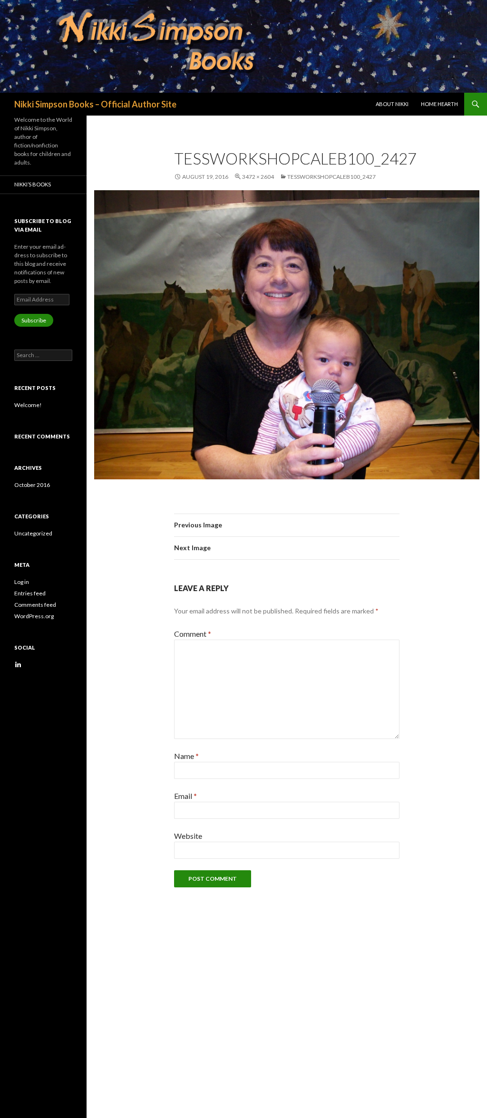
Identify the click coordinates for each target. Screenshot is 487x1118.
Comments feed (35, 604)
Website (188, 835)
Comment (192, 633)
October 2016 (32, 484)
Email (185, 795)
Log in (21, 581)
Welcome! (28, 404)
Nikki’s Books (32, 184)
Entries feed (30, 593)
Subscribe (33, 320)
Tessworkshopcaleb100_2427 (331, 176)
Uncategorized (33, 533)
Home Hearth (439, 104)
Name (186, 755)
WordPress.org (34, 616)
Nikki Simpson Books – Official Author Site (95, 104)
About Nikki (392, 104)
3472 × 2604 (258, 176)
